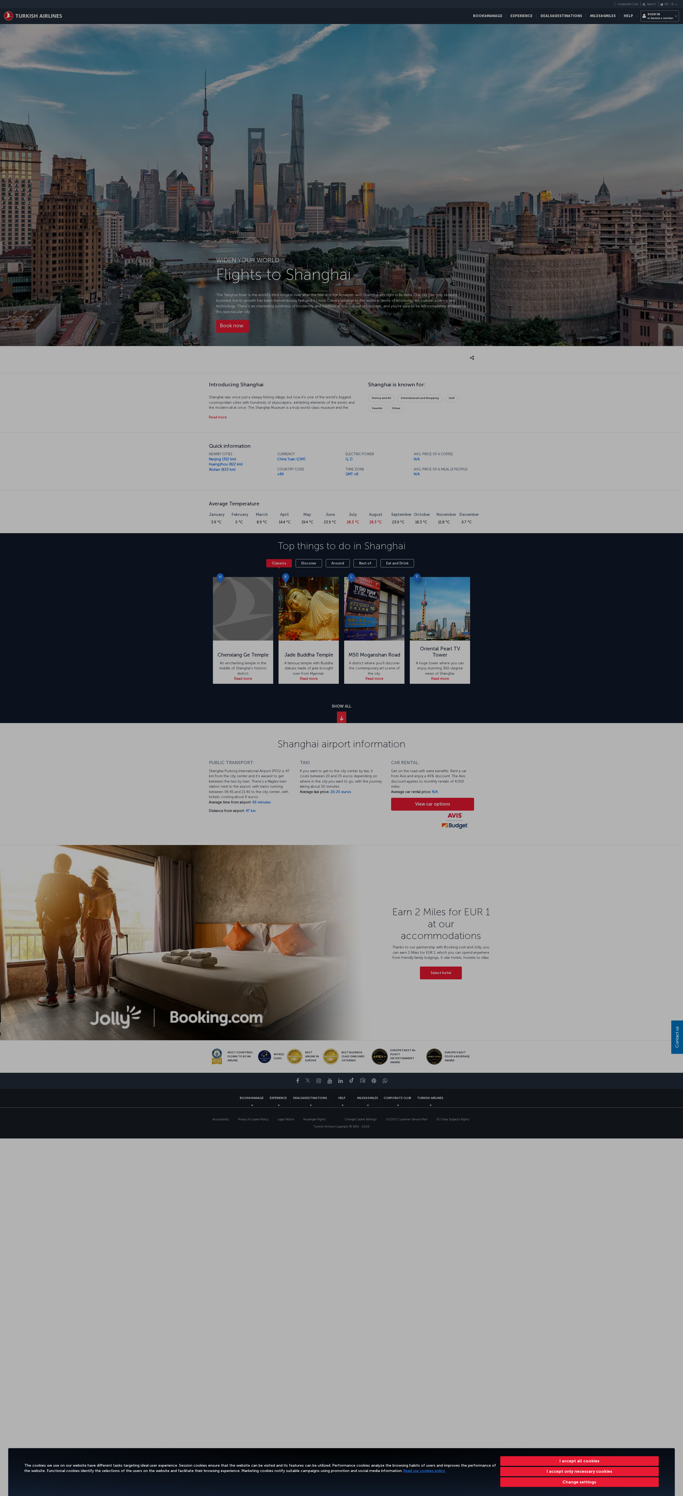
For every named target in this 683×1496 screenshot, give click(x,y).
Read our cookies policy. (424, 1470)
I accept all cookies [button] (579, 1460)
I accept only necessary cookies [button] (579, 1471)
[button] (579, 1482)
